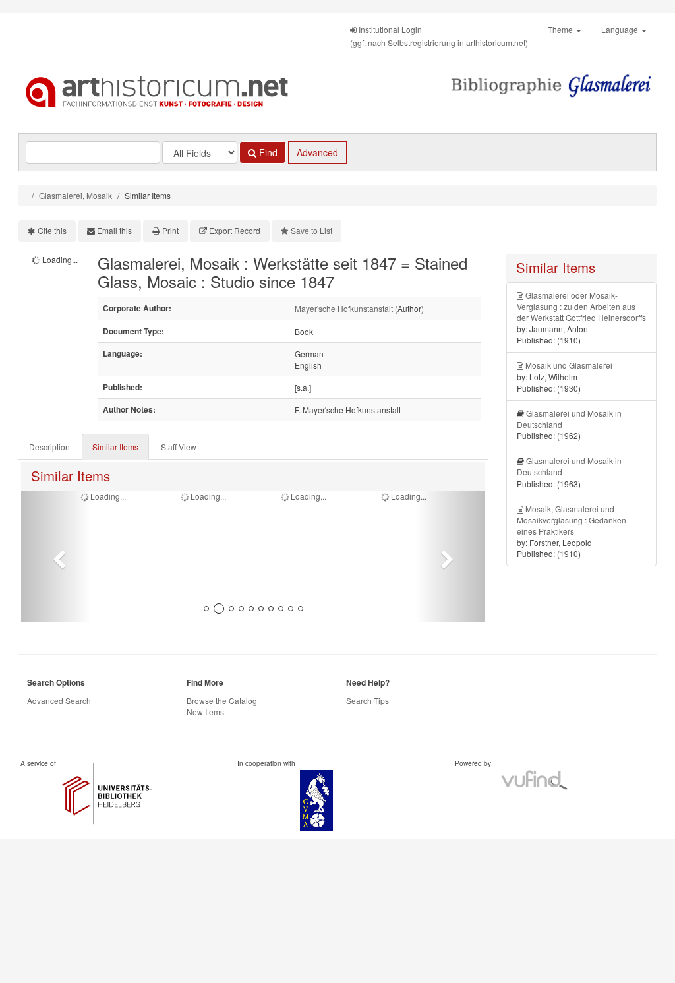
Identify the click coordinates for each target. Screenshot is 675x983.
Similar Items (115, 446)
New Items (205, 711)
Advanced (317, 152)
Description (49, 446)
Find (267, 152)
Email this (114, 230)
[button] (56, 556)
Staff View (178, 446)
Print (170, 230)
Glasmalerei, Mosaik (75, 195)
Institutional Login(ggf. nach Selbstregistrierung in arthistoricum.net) (439, 36)
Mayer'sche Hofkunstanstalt (344, 308)
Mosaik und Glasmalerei (568, 365)
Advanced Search (59, 700)
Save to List (311, 230)
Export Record (234, 230)
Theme (561, 29)
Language (620, 29)
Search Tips (367, 700)
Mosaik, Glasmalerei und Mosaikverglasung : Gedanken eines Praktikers (571, 520)
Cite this (52, 230)
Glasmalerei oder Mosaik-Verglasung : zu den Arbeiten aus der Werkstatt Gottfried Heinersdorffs (581, 306)
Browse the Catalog (222, 700)
